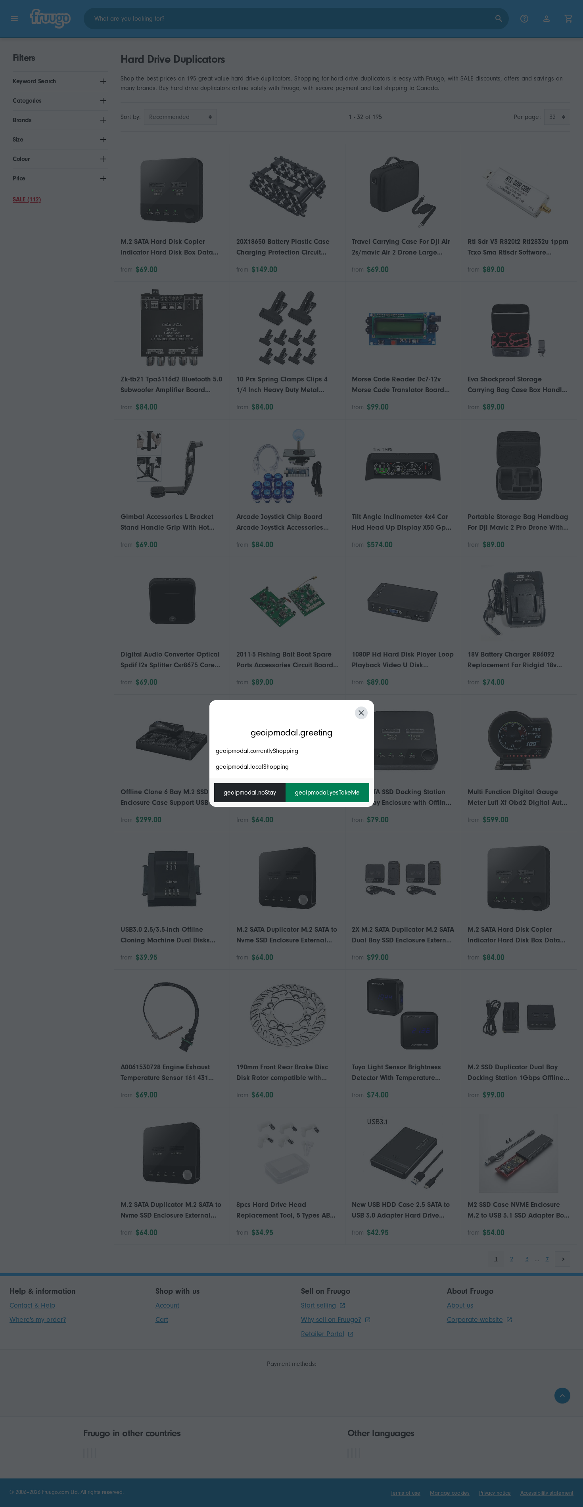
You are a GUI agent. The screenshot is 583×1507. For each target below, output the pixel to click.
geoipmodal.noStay (250, 792)
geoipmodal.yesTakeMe (327, 792)
